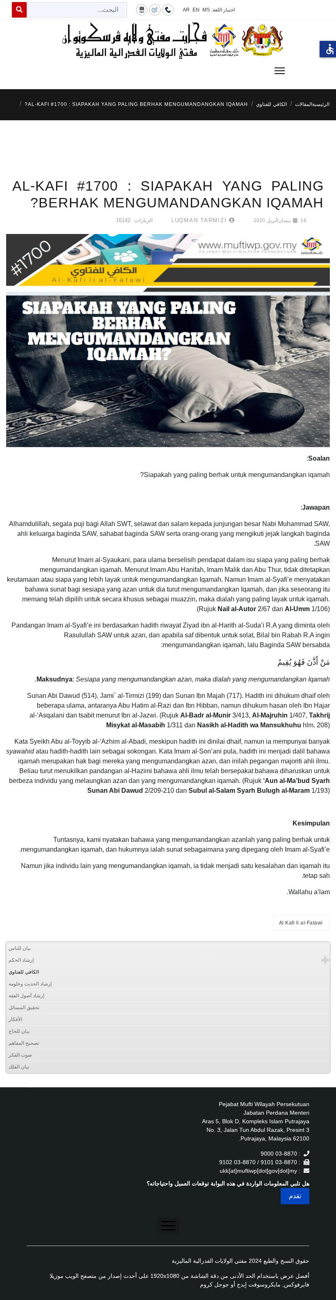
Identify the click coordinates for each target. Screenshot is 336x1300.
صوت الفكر (20, 1055)
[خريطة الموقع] (141, 9)
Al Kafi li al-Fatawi (301, 923)
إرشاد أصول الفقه (26, 996)
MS (206, 10)
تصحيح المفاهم (24, 1043)
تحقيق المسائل (24, 1007)
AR (186, 10)
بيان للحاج (19, 1031)
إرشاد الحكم (21, 960)
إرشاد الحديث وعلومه (30, 984)
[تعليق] (154, 9)
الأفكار (15, 1019)
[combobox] (77, 10)
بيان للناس (20, 948)
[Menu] (168, 71)
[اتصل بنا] (168, 9)
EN (196, 10)
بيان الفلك (19, 1067)
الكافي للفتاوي (24, 972)
